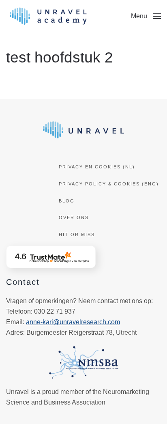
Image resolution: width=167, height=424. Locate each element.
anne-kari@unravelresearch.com (73, 322)
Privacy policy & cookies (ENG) (109, 183)
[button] (146, 16)
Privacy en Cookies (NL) (97, 166)
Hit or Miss (77, 234)
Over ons (74, 217)
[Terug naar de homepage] (48, 16)
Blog (67, 200)
